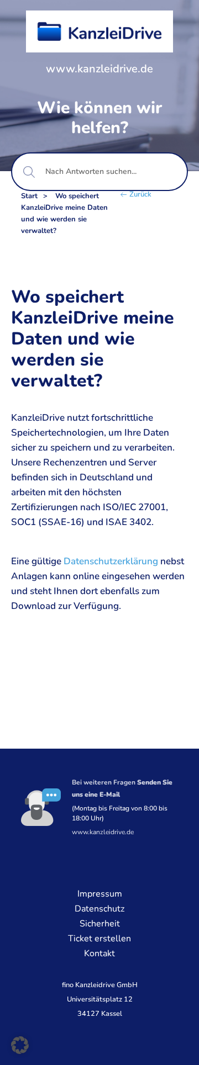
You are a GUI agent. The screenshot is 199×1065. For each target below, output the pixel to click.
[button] (20, 1045)
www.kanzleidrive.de (99, 68)
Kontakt (99, 953)
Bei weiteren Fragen (122, 788)
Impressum (99, 894)
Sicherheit (100, 924)
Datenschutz (99, 909)
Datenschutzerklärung (111, 561)
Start (29, 196)
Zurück (140, 194)
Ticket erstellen (99, 938)
